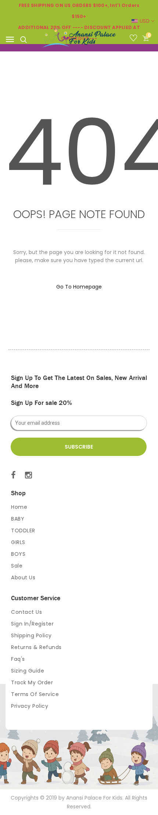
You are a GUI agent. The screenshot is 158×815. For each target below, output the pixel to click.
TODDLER (23, 530)
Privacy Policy (29, 706)
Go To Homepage (79, 286)
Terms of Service (35, 694)
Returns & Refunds (36, 647)
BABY (17, 518)
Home (19, 507)
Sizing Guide (27, 670)
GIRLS (18, 542)
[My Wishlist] (135, 39)
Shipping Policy (31, 635)
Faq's (18, 659)
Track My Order (32, 682)
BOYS (18, 554)
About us (23, 577)
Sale (16, 565)
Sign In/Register (32, 623)
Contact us (26, 612)
